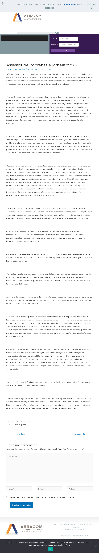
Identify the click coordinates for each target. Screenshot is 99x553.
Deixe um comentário (15, 69)
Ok (50, 549)
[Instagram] (89, 4)
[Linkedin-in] (94, 4)
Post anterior (18, 434)
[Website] (80, 489)
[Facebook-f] (91, 8)
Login (54, 38)
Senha (54, 44)
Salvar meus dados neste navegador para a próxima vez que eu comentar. (42, 497)
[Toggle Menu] (45, 38)
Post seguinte (80, 434)
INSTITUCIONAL (24, 4)
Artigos (30, 69)
